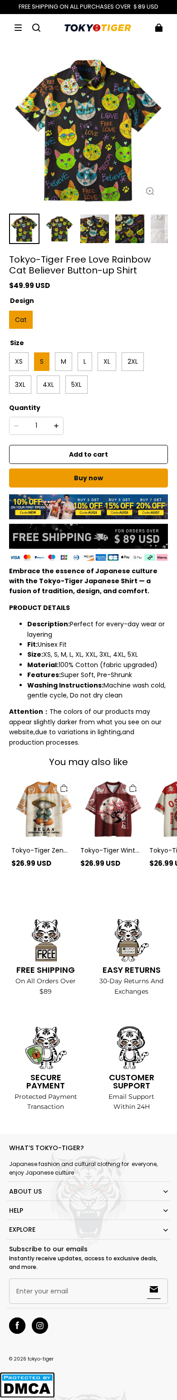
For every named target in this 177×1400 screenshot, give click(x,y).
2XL (133, 361)
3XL (20, 384)
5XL (76, 384)
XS (19, 361)
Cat (21, 319)
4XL (48, 384)
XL (106, 361)
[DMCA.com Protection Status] (27, 1396)
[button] (18, 28)
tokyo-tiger (41, 1359)
